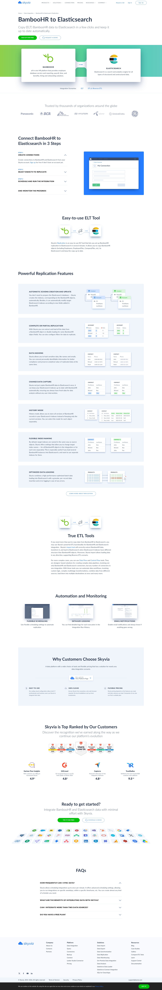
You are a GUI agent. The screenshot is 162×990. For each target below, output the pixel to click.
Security (66, 980)
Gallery (133, 951)
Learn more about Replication (81, 493)
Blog (132, 945)
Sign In (130, 2)
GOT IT (144, 986)
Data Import (101, 945)
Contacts (49, 948)
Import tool (71, 547)
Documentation (136, 963)
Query (69, 948)
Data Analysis (101, 963)
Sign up (33, 162)
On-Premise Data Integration (106, 960)
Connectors (71, 951)
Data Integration (29, 13)
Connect (70, 957)
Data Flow (83, 560)
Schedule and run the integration (36, 181)
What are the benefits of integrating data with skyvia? (69, 900)
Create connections (28, 155)
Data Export (101, 948)
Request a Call (120, 2)
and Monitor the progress (32, 191)
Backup (69, 954)
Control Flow (95, 560)
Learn (133, 957)
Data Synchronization (104, 951)
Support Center (136, 960)
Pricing (69, 963)
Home (20, 13)
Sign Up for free (27, 37)
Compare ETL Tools (137, 954)
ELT (82, 88)
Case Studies (135, 948)
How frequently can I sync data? (57, 883)
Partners (49, 951)
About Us (49, 945)
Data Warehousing (103, 957)
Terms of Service (54, 980)
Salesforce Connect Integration (107, 969)
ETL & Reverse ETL (95, 88)
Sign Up (141, 2)
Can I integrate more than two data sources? (64, 907)
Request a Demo (51, 37)
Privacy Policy (77, 980)
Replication (61, 243)
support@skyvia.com (135, 980)
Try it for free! (68, 820)
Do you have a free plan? (53, 915)
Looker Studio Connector (75, 960)
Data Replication (102, 954)
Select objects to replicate (32, 172)
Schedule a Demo (95, 820)
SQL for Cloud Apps (103, 972)
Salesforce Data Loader (104, 966)
